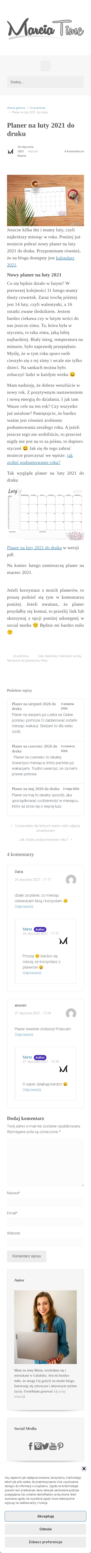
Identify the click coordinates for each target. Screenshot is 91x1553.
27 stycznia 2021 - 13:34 (33, 1013)
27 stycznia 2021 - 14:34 (41, 1062)
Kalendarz (51, 656)
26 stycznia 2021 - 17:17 (33, 880)
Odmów (45, 1529)
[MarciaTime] (30, 1445)
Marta (22, 155)
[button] (84, 1468)
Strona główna (16, 108)
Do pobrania (37, 108)
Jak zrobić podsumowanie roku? (43, 840)
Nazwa (13, 1193)
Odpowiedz (24, 906)
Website (13, 1233)
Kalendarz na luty (70, 656)
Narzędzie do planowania (23, 660)
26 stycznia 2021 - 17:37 (41, 934)
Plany (44, 660)
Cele (41, 656)
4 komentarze (74, 151)
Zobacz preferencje (45, 1542)
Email (12, 1213)
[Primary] (45, 66)
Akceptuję (45, 1516)
